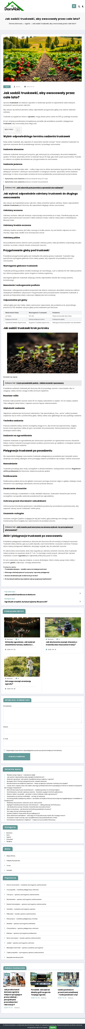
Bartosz (18, 87)
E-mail (5, 739)
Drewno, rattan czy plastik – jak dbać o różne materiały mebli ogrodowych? (32, 794)
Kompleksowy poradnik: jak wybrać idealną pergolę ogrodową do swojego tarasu (42, 995)
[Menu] (74, 6)
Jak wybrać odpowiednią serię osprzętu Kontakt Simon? (25, 777)
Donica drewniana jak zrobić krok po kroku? (21, 576)
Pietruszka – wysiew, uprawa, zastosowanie (21, 914)
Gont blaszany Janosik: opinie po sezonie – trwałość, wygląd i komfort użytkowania (35, 792)
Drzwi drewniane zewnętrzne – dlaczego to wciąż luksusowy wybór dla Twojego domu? (36, 815)
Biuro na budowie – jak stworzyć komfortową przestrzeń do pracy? (29, 809)
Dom (8, 835)
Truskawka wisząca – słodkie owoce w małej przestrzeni (26, 569)
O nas (9, 865)
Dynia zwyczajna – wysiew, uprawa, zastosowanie (24, 938)
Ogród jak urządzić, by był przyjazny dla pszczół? (25, 602)
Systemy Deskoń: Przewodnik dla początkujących (23, 813)
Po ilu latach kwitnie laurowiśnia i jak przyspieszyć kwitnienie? (28, 579)
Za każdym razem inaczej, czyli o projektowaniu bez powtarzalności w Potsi (32, 818)
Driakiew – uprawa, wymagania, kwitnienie (21, 924)
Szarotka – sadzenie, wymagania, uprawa (21, 909)
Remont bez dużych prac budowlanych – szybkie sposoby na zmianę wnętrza (33, 790)
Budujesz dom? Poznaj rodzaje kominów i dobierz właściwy (27, 781)
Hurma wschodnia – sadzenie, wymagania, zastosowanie (26, 885)
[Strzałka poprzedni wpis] (80, 593)
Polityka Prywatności (13, 861)
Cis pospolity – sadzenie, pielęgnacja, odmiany (23, 890)
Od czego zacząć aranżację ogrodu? (18, 682)
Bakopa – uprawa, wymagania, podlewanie (21, 933)
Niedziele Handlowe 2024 (15, 957)
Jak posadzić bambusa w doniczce (19, 594)
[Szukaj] (79, 6)
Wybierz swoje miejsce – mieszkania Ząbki (21, 775)
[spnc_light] (82, 6)
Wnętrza (9, 841)
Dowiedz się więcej (10, 377)
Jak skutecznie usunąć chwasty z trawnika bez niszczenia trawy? (61, 643)
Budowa (9, 833)
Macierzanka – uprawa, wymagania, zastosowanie (24, 899)
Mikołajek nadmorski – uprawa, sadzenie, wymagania (25, 948)
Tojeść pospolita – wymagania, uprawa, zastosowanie (25, 952)
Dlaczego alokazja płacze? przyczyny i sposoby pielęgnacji (27, 572)
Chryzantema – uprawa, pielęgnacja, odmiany (23, 928)
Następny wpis (9, 599)
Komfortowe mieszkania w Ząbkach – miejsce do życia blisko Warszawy (31, 820)
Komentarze (7, 706)
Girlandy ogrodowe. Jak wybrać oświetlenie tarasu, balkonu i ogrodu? (20, 643)
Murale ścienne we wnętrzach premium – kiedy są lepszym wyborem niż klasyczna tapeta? (37, 783)
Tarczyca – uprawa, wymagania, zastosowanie (23, 895)
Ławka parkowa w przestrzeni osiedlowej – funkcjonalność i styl (15, 992)
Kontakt (9, 870)
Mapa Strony (11, 856)
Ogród (7, 87)
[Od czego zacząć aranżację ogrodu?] (22, 666)
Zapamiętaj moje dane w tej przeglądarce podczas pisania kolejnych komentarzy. (34, 750)
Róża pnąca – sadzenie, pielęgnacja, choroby (22, 919)
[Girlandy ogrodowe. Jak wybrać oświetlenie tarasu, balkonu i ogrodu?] (22, 627)
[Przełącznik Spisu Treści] (16, 130)
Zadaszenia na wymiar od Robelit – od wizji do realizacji (26, 796)
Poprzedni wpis (9, 592)
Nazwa (5, 727)
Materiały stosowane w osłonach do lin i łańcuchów (24, 803)
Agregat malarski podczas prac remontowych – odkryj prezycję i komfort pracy (33, 805)
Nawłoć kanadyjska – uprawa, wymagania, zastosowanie (26, 904)
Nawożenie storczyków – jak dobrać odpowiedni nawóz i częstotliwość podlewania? (69, 995)
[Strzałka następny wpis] (80, 601)
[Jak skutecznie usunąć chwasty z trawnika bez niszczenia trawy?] (63, 627)
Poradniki (10, 839)
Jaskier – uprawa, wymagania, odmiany (20, 943)
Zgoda (52, 1027)
